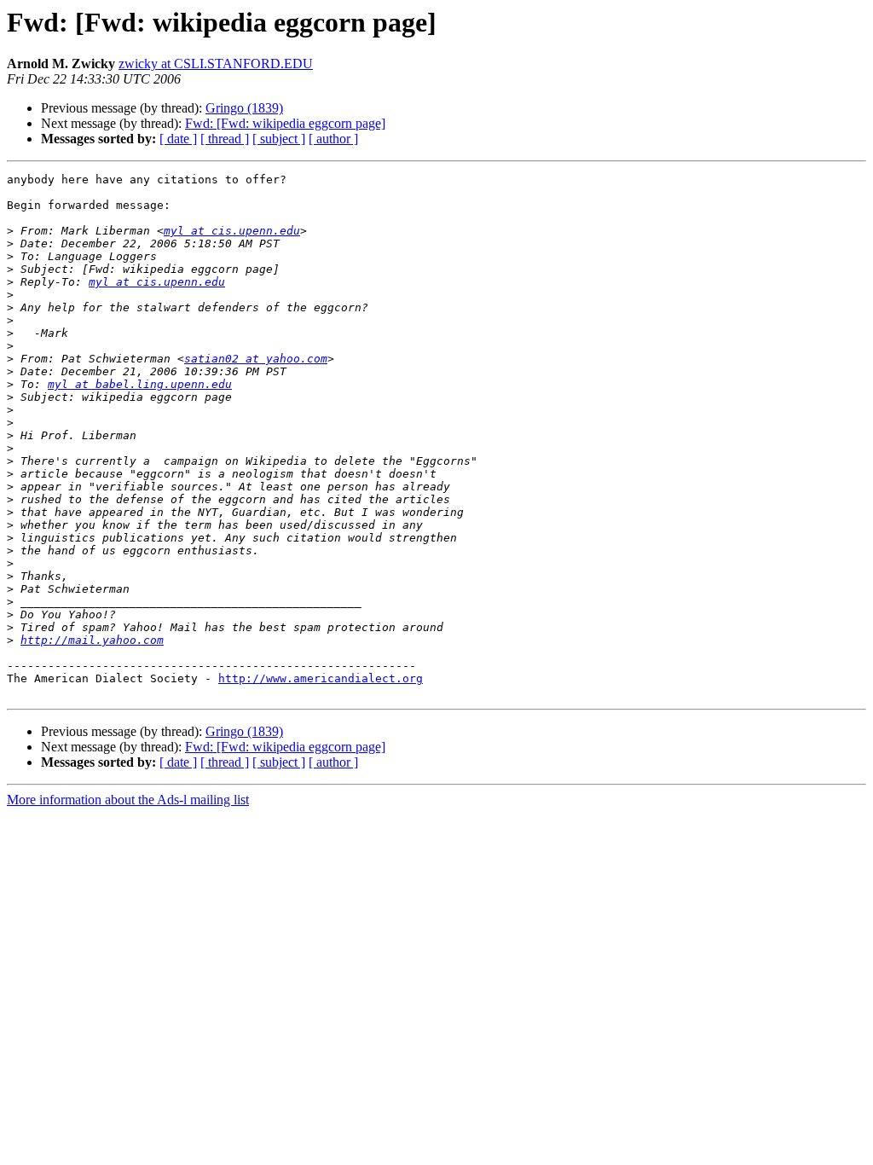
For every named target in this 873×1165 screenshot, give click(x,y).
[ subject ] (278, 138)
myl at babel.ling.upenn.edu (140, 384)
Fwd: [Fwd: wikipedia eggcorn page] (285, 123)
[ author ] (333, 138)
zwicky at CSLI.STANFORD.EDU (216, 63)
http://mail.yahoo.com (92, 640)
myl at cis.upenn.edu (232, 230)
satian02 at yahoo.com (255, 358)
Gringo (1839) (244, 108)
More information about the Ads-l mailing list (128, 799)
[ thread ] (224, 138)
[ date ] (178, 138)
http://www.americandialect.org (320, 678)
